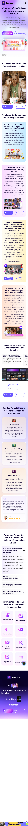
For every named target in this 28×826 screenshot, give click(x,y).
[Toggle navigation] (26, 3)
